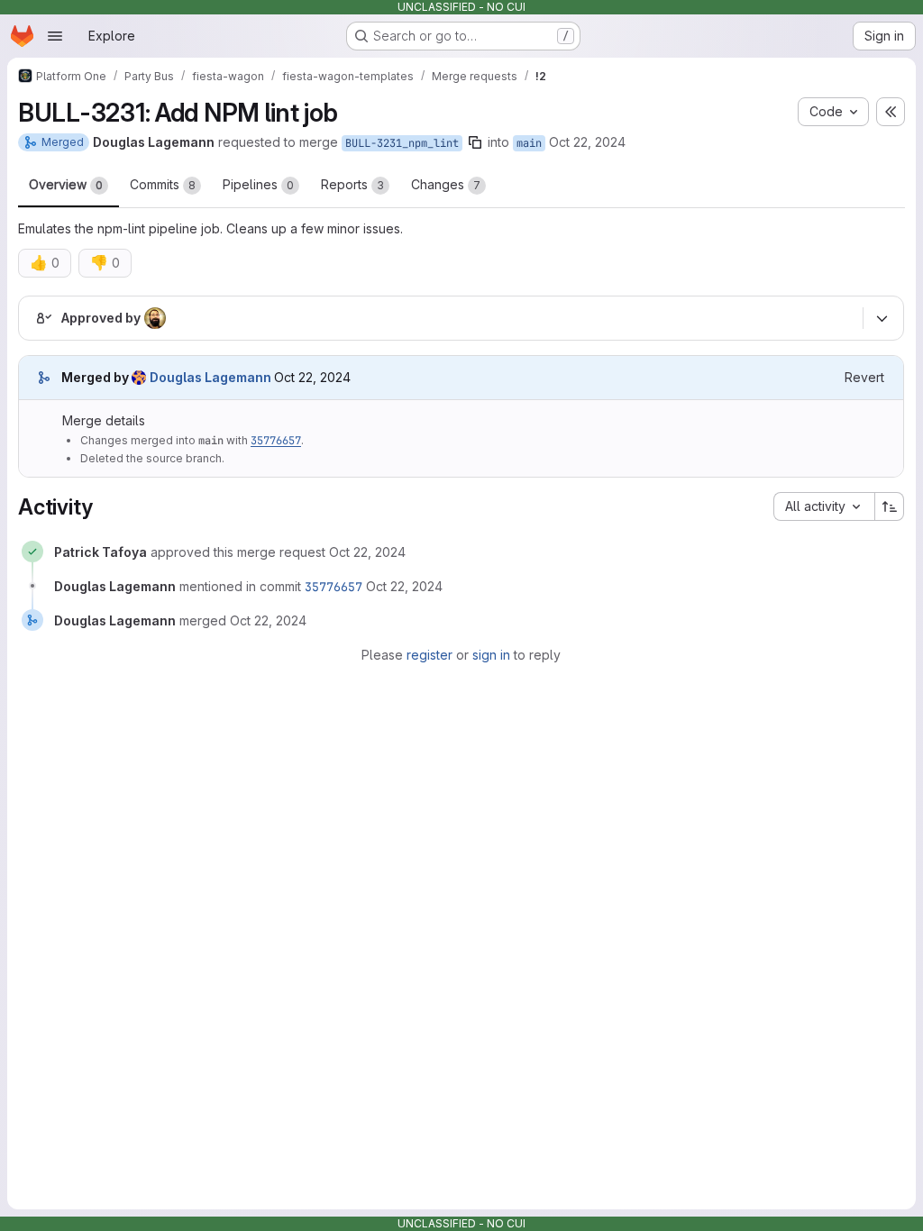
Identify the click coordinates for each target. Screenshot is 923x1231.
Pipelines (258, 184)
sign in (491, 654)
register (429, 654)
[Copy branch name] (475, 142)
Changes (445, 184)
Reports (352, 184)
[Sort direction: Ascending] (889, 506)
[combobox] (823, 506)
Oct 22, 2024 (587, 142)
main (529, 143)
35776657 (276, 440)
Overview (66, 184)
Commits (163, 184)
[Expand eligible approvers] (881, 319)
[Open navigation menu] (55, 36)
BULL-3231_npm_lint (402, 143)
